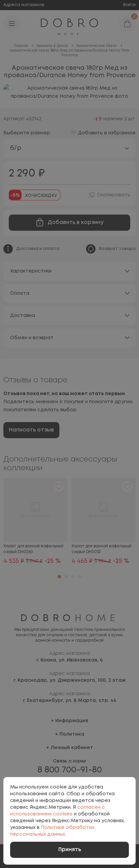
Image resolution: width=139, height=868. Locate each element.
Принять (69, 849)
